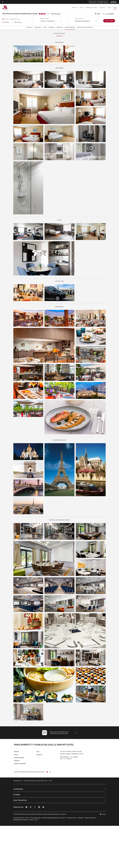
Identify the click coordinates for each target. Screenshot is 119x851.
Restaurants (60, 27)
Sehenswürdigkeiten (70, 27)
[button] (98, 2)
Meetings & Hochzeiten (20, 763)
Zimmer (81, 7)
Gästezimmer (38, 27)
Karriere (27, 817)
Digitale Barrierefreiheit (90, 817)
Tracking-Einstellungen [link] (18, 817)
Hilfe (36, 819)
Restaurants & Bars (19, 757)
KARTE (98, 13)
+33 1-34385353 (109, 13)
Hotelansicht (29, 27)
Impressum (39, 754)
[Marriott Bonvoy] (113, 2)
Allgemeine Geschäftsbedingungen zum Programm (54, 817)
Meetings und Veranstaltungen (85, 27)
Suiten (45, 27)
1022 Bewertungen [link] (56, 13)
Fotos (115, 7)
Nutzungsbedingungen (36, 817)
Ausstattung (52, 27)
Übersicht (74, 7)
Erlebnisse (102, 7)
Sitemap (31, 819)
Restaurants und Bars (91, 7)
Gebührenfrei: (69, 757)
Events (109, 7)
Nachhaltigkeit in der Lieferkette (20, 819)
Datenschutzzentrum (71, 817)
